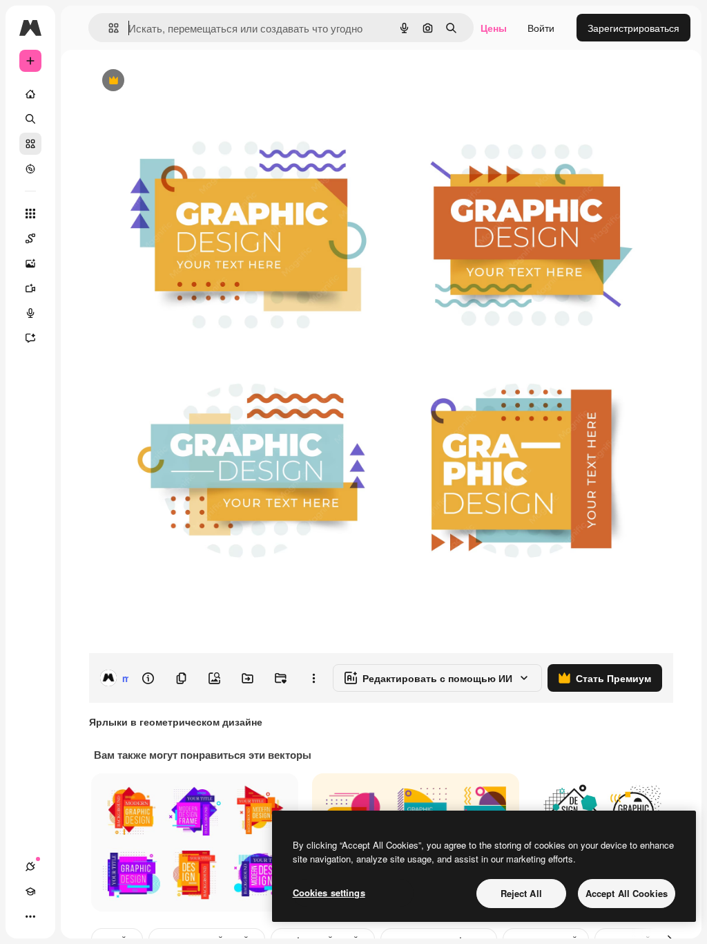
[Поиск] (30, 119)
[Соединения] (30, 867)
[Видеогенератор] (30, 288)
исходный (180, 81)
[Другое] (30, 916)
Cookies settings (329, 892)
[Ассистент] (30, 338)
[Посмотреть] (30, 169)
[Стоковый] (30, 144)
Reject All (521, 893)
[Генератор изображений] (30, 263)
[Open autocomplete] (108, 28)
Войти (540, 28)
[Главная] (30, 94)
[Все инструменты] (30, 213)
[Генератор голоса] (30, 313)
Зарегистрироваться (633, 28)
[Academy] (30, 891)
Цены (494, 28)
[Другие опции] (313, 678)
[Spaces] (30, 238)
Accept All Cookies (626, 893)
